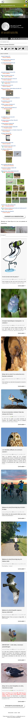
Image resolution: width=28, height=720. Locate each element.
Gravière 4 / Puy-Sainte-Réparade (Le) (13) (9, 81)
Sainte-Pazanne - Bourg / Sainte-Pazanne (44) (10, 171)
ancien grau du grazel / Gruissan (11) (8, 72)
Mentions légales (10, 712)
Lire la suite (21, 285)
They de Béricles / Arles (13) (6, 101)
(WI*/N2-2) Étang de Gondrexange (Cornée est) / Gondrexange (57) (14, 208)
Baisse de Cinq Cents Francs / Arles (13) (9, 78)
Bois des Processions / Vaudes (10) (8, 59)
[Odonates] (19, 48)
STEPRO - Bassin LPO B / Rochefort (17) (9, 107)
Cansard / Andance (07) (5, 56)
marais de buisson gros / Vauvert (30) (8, 145)
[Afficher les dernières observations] (7, 44)
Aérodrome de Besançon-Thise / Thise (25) (9, 120)
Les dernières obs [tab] (4, 42)
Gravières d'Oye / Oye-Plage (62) (7, 211)
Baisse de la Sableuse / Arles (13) (7, 75)
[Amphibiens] (16, 48)
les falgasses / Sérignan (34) (6, 149)
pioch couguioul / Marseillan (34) (7, 164)
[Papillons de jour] (23, 48)
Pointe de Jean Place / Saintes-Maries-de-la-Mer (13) (11, 88)
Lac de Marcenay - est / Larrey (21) (8, 116)
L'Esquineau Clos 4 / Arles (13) (7, 85)
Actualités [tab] (3, 235)
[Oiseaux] (2, 48)
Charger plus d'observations (14, 216)
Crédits (19, 712)
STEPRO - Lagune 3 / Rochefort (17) (8, 104)
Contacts (15, 712)
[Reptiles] (12, 48)
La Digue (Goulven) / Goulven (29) (7, 123)
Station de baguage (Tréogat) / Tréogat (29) (9, 126)
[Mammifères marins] (9, 48)
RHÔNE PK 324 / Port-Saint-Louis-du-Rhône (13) (10, 97)
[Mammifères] (5, 48)
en (26, 5)
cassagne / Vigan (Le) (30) (6, 133)
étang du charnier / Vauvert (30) (7, 142)
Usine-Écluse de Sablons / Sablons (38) (8, 167)
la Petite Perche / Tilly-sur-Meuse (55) (8, 204)
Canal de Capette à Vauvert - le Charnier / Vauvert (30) (11, 129)
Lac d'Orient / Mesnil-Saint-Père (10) (8, 62)
